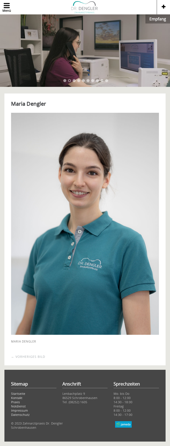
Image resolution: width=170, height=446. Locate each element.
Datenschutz (20, 415)
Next (161, 50)
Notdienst (18, 406)
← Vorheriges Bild (28, 356)
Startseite (18, 393)
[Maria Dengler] (85, 333)
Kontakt (16, 398)
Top (123, 430)
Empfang (157, 18)
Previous (8, 50)
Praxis (15, 402)
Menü (6, 10)
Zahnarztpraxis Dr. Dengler (85, 7)
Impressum (19, 410)
